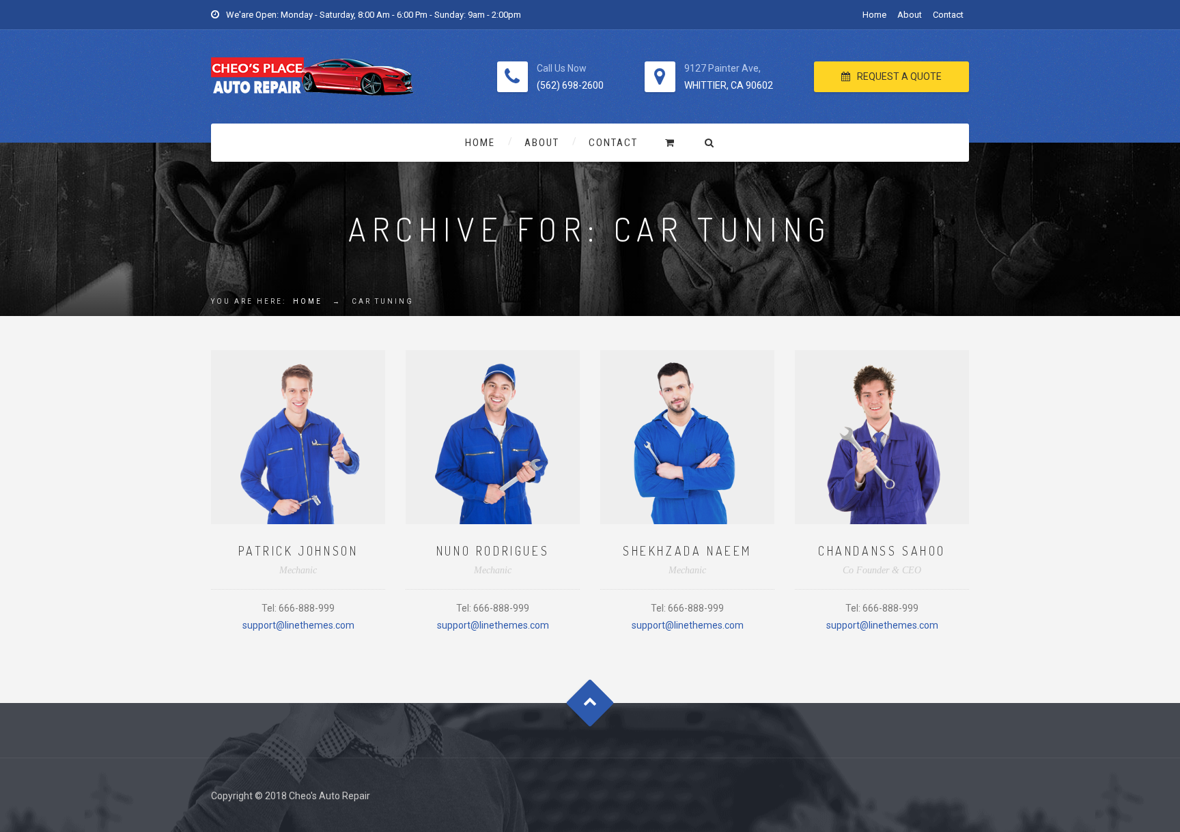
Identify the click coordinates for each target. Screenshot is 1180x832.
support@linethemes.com (298, 625)
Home (874, 15)
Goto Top (590, 702)
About (909, 15)
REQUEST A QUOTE (899, 76)
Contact (948, 15)
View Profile (298, 403)
